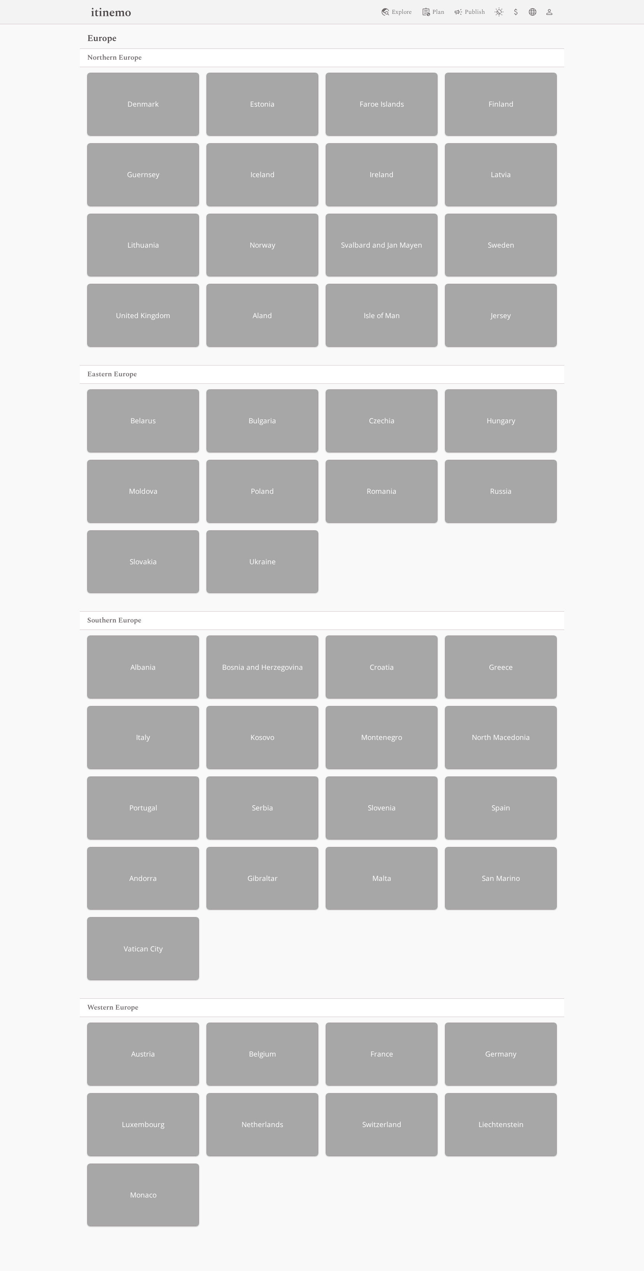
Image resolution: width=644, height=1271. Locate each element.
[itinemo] (111, 12)
